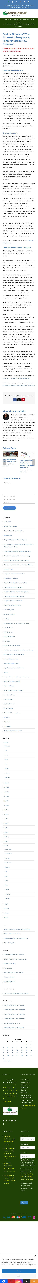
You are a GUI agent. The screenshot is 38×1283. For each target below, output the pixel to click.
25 (8, 1055)
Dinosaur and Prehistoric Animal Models (16, 560)
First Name (24, 1144)
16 (31, 1050)
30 (31, 1055)
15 (26, 1050)
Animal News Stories (10, 526)
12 (12, 1050)
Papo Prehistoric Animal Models (14, 668)
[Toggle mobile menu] (34, 13)
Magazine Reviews (9, 636)
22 (27, 1053)
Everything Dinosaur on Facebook (14, 1005)
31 (3, 1058)
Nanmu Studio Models (11, 659)
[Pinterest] (9, 1120)
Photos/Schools (9, 686)
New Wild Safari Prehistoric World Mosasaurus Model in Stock (10, 1179)
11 (7, 1050)
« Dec (4, 1061)
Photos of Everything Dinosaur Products (16, 677)
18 (8, 1053)
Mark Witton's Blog (10, 963)
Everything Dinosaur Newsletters (14, 596)
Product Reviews (9, 704)
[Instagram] (3, 1124)
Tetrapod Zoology (9, 977)
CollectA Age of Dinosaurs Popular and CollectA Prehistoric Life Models (18, 545)
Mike (5, 383)
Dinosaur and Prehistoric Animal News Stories (18, 565)
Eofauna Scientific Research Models (15, 583)
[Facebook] (3, 1120)
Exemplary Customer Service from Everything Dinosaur (9, 1140)
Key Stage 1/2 (8, 627)
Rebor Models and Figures (12, 713)
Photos (6, 672)
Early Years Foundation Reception (14, 574)
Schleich (6, 717)
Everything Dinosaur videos (12, 605)
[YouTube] (12, 1120)
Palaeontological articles (11, 663)
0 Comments (31, 385)
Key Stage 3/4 (8, 632)
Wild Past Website (9, 981)
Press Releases (8, 699)
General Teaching (9, 614)
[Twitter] (6, 1120)
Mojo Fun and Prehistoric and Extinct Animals (18, 650)
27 (17, 1055)
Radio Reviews (8, 708)
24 (3, 1055)
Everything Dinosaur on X (12, 1023)
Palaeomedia (8, 968)
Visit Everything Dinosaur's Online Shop (16, 993)
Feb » (9, 1061)
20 (17, 1053)
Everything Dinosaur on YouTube (14, 1027)
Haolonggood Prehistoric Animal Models (16, 623)
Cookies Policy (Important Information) (16, 938)
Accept (19, 1271)
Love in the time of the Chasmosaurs (15, 959)
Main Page (24, 385)
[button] (35, 1256)
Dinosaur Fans (8, 569)
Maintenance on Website (12, 645)
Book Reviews (8, 535)
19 (12, 1053)
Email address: (25, 1136)
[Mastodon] (15, 1120)
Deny (19, 1276)
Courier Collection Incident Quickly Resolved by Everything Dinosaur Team (10, 1154)
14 (21, 1050)
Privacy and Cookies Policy (12, 934)
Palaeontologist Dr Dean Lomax (13, 972)
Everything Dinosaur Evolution (13, 587)
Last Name (23, 1153)
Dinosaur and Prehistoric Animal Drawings (17, 556)
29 (27, 1055)
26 (12, 1055)
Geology (6, 618)
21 (22, 1053)
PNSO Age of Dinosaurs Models (13, 690)
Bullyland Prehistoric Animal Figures (15, 540)
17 (3, 1053)
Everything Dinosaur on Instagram (14, 1009)
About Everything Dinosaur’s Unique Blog (17, 929)
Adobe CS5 (7, 522)
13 (17, 1050)
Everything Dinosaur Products (13, 601)
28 (22, 1055)
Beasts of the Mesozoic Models (14, 531)
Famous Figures (9, 609)
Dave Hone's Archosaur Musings (14, 954)
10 (3, 1050)
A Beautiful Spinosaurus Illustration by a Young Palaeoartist (9, 1167)
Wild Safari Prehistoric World (13, 731)
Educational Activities (11, 578)
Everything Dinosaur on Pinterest (14, 1018)
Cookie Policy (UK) (9, 943)
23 (31, 1053)
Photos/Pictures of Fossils (12, 681)
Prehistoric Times (9, 695)
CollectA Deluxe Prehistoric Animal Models (17, 551)
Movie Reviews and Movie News (14, 654)
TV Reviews (7, 726)
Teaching (7, 722)
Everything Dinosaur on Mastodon (14, 1014)
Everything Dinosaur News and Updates (16, 592)
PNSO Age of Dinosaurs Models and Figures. (16, 378)
